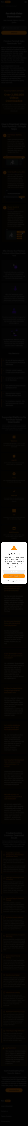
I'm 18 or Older (14, 576)
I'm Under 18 (14, 571)
